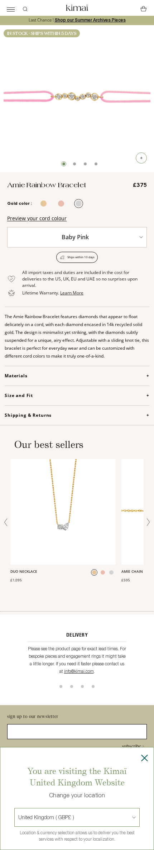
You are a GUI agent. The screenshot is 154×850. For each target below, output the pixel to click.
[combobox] (19, 817)
